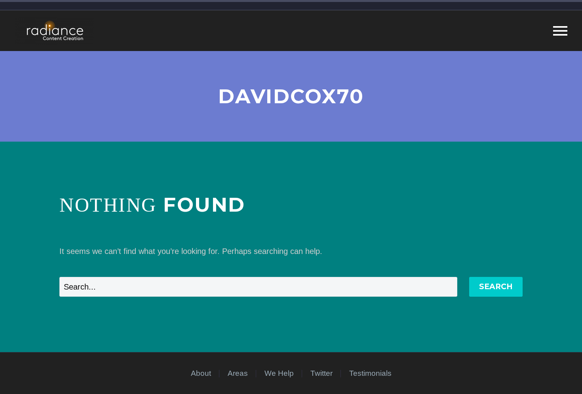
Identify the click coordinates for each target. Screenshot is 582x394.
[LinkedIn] (510, 374)
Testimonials (370, 373)
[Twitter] (520, 374)
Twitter (321, 373)
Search (496, 286)
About (201, 373)
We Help (279, 373)
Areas (238, 373)
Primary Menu (560, 31)
